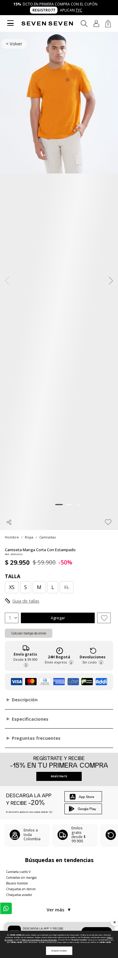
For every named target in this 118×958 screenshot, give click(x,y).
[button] (96, 23)
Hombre (12, 537)
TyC (79, 10)
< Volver (14, 44)
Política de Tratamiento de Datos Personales (39, 940)
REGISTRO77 (43, 10)
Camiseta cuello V (18, 872)
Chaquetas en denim (21, 889)
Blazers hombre (17, 883)
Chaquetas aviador (19, 895)
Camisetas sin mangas (21, 877)
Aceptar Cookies (59, 951)
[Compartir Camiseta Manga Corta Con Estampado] (9, 522)
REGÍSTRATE (59, 776)
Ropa (29, 537)
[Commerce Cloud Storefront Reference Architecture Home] (47, 23)
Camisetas (47, 537)
